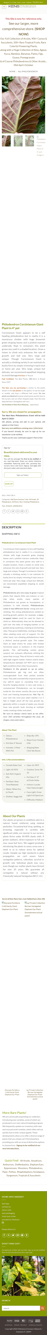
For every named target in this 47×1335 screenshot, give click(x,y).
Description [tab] (11, 527)
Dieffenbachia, (22, 1164)
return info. (7, 1210)
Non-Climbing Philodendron (29, 502)
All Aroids (32, 499)
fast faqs (5, 1203)
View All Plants (35, 1325)
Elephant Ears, (37, 1164)
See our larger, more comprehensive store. (23, 28)
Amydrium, (36, 1160)
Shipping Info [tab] (11, 533)
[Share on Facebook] (4, 511)
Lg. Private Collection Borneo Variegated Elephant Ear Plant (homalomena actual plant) (35, 1094)
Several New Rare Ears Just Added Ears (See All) (23, 899)
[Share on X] (9, 511)
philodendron (17, 506)
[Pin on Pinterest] (22, 511)
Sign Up (7, 448)
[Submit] (42, 1308)
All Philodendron (28, 71)
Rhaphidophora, (25, 1171)
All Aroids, (25, 1160)
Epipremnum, (11, 1168)
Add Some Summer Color (19, 499)
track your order (9, 1216)
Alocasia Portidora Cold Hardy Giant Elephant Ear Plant (12, 1092)
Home (12, 71)
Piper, (5, 1171)
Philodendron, (36, 1168)
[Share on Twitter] (13, 511)
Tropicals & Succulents (29, 1175)
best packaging (8, 1213)
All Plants (15, 502)
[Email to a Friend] (18, 511)
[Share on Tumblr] (27, 511)
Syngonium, (12, 1175)
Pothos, (13, 1171)
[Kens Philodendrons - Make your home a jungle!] (25, 6)
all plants (9, 506)
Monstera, (23, 1168)
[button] (4, 7)
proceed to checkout (10, 1219)
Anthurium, (9, 1164)
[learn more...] (23, 1276)
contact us (6, 1206)
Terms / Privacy (20, 1325)
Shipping (8, 1325)
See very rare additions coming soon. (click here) (22, 428)
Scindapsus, (39, 1171)
